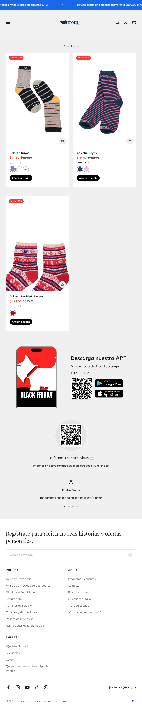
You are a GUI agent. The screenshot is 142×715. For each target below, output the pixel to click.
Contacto (74, 585)
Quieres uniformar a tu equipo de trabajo (27, 668)
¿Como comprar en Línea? (84, 612)
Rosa (86, 169)
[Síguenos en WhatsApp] (46, 687)
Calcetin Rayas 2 (88, 153)
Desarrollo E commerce (54, 700)
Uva (80, 169)
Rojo (13, 313)
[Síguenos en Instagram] (17, 687)
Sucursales (13, 653)
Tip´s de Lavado (78, 605)
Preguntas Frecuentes (82, 579)
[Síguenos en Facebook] (8, 687)
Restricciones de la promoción (25, 625)
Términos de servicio (19, 605)
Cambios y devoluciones (21, 612)
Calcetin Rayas (19, 153)
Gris (13, 169)
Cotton (10, 659)
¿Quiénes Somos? (17, 646)
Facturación (13, 599)
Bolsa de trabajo (78, 592)
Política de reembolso (19, 619)
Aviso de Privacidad (18, 579)
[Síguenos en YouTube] (27, 687)
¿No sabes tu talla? (80, 599)
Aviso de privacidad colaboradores (28, 585)
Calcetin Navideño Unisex (26, 296)
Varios (19, 169)
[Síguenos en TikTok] (36, 687)
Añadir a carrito (21, 178)
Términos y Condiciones (21, 592)
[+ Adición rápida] (62, 141)
